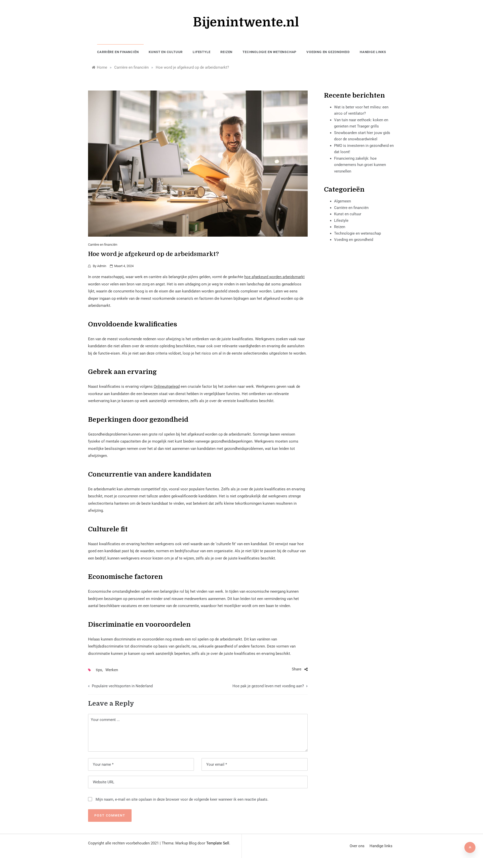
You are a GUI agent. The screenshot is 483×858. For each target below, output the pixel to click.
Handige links (373, 52)
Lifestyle (201, 52)
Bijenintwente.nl (246, 22)
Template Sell (217, 843)
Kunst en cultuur (166, 52)
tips (99, 670)
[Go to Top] (469, 847)
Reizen (226, 52)
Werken (111, 670)
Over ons (357, 846)
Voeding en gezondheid (328, 52)
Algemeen (342, 201)
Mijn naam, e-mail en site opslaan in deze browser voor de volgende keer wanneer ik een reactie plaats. (182, 799)
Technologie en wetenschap (269, 52)
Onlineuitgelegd (167, 386)
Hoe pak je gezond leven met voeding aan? (268, 686)
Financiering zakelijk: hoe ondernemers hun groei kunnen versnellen (360, 165)
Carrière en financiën (118, 52)
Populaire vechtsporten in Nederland (122, 686)
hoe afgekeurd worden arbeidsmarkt (274, 277)
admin (101, 266)
